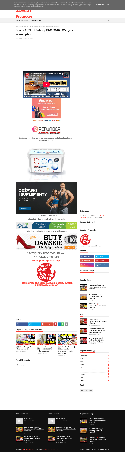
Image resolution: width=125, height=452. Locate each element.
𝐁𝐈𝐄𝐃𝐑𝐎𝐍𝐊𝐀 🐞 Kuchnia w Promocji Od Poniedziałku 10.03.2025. (97, 306)
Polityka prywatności (103, 449)
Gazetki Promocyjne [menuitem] (22, 20)
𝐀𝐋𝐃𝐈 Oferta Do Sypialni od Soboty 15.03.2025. (25, 348)
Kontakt (94, 449)
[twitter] (102, 256)
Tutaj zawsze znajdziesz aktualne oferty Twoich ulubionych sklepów (46, 284)
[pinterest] (102, 260)
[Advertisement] (46, 55)
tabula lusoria (28, 419)
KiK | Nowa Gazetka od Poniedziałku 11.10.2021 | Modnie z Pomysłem (97, 330)
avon (95, 380)
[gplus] (87, 260)
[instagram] (87, 265)
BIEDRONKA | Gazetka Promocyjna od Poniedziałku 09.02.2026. (34, 429)
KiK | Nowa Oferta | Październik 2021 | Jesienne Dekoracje (98, 321)
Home (82, 449)
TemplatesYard (30, 449)
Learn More (100, 5)
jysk (95, 371)
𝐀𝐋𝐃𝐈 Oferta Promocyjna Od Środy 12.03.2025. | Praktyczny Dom (45, 349)
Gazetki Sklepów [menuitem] (36, 20)
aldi (25, 26)
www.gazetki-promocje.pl (46, 260)
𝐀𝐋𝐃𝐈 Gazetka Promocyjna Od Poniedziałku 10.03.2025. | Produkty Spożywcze (67, 350)
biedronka (95, 355)
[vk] (102, 265)
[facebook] (87, 256)
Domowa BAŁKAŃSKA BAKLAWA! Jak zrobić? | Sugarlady (96, 296)
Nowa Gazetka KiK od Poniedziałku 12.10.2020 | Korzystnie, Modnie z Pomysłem (97, 341)
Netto (95, 364)
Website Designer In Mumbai (50, 449)
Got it (109, 5)
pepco (95, 368)
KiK (95, 377)
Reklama (88, 449)
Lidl (95, 358)
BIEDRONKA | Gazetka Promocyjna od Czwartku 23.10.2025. (97, 287)
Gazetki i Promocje (22, 38)
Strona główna (19, 26)
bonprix (95, 374)
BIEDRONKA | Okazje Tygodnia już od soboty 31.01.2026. (32, 438)
